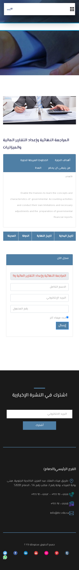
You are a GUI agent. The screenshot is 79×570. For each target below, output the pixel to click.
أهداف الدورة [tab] (62, 160)
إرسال (62, 325)
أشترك (40, 425)
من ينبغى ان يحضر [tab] (59, 168)
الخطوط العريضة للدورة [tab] (34, 160)
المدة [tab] (38, 168)
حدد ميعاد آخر (58, 318)
